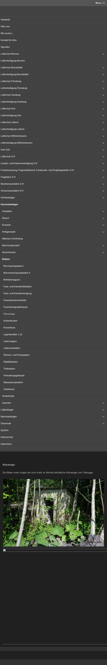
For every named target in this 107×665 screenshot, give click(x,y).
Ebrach (5, 218)
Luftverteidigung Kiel (11, 115)
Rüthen (6, 259)
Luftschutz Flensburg (11, 81)
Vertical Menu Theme (59, 662)
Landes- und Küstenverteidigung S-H (19, 163)
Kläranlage (9, 314)
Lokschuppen (10, 341)
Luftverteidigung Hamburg (13, 102)
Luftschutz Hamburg (10, 95)
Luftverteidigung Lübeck (12, 129)
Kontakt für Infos (9, 40)
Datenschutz (7, 437)
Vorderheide (8, 396)
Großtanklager (8, 197)
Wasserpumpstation (13, 382)
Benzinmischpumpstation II (16, 273)
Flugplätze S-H (8, 177)
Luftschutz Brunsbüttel (12, 67)
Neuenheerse (9, 252)
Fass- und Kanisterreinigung (17, 293)
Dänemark (6, 423)
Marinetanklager (9, 416)
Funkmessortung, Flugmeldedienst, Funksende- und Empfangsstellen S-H (37, 170)
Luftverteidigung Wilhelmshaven (16, 143)
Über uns (5, 26)
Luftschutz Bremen (10, 54)
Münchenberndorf (11, 245)
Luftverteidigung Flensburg (14, 88)
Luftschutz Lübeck (10, 122)
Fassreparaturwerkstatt (14, 300)
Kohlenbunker (10, 321)
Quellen (4, 430)
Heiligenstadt (8, 232)
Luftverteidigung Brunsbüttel (14, 74)
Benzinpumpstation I (13, 266)
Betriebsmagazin (11, 280)
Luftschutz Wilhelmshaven (14, 136)
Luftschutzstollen (11, 348)
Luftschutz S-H (8, 156)
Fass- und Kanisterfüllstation (17, 286)
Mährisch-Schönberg (12, 238)
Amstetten (7, 211)
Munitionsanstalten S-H (12, 184)
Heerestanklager (9, 204)
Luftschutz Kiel (8, 108)
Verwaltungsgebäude (14, 375)
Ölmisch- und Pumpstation (16, 355)
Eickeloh (6, 225)
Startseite (5, 19)
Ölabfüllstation (10, 362)
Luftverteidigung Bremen (13, 61)
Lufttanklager (7, 410)
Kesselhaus (9, 327)
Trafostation (9, 368)
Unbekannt (8, 389)
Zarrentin (6, 403)
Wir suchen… (7, 33)
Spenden (5, 47)
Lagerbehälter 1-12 (12, 334)
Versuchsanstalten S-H (12, 191)
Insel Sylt (5, 149)
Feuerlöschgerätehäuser (15, 307)
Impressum (6, 444)
